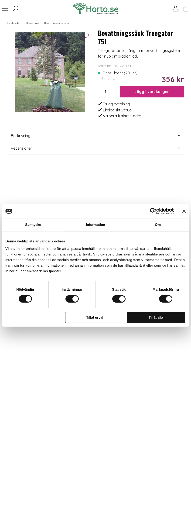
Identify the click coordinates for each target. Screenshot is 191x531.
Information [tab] (95, 225)
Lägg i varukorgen (151, 91)
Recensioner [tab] (21, 148)
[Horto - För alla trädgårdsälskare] (95, 8)
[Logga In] (176, 8)
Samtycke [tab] (33, 225)
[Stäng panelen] (184, 211)
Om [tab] (158, 225)
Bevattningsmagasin (56, 22)
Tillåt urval (94, 317)
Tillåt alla (156, 317)
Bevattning (32, 22)
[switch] (72, 299)
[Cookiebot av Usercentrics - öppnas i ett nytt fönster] (153, 211)
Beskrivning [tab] (20, 135)
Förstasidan (14, 22)
